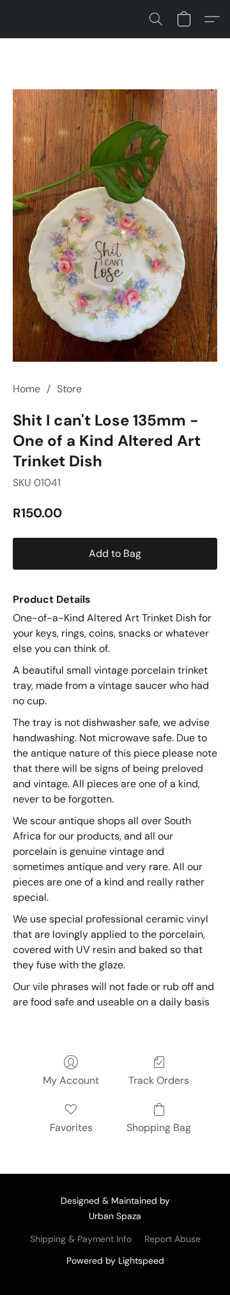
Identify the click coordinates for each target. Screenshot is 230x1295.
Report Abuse (172, 1239)
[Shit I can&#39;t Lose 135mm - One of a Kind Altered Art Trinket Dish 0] (115, 225)
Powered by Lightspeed (115, 1260)
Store (69, 389)
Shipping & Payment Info (81, 1239)
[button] (156, 19)
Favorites (71, 1127)
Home (26, 389)
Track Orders (158, 1080)
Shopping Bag (158, 1127)
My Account (71, 1080)
